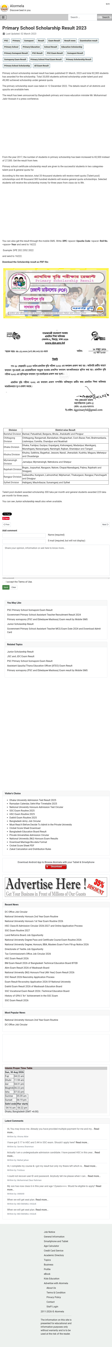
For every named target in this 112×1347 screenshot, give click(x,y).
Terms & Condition (56, 1292)
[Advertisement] (56, 129)
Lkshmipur (27, 441)
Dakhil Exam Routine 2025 (23, 817)
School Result (50, 47)
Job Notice (49, 1232)
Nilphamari (64, 475)
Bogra (25, 467)
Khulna (26, 452)
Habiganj (27, 482)
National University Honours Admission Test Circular (36, 807)
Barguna (47, 434)
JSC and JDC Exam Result (20, 656)
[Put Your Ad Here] (56, 886)
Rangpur (89, 475)
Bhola (55, 434)
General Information (54, 1236)
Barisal (25, 434)
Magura (92, 452)
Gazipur (43, 445)
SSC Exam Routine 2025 (22, 810)
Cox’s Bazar (79, 438)
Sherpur (67, 462)
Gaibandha (28, 475)
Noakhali (62, 441)
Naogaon (45, 467)
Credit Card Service (53, 1250)
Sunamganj (52, 482)
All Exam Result (41, 66)
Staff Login (52, 1306)
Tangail (89, 448)
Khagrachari (66, 438)
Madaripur (78, 445)
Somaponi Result (75, 53)
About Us (51, 1288)
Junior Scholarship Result (20, 624)
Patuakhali (36, 434)
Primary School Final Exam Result (46, 59)
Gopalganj (53, 445)
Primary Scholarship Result (78, 59)
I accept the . (19, 581)
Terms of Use (25, 581)
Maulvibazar (39, 482)
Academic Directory (54, 1255)
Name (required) (56, 534)
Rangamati (40, 438)
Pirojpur (79, 434)
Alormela (17, 6)
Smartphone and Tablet (56, 1241)
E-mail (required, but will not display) (66, 540)
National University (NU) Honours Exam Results (33, 838)
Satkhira (35, 452)
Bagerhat (45, 452)
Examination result (88, 40)
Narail (63, 452)
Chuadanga (33, 456)
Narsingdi (55, 448)
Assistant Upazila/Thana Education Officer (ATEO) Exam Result (39, 665)
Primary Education (31, 47)
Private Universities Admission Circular (29, 835)
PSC (6, 40)
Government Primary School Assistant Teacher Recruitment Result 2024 (44, 614)
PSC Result (37, 53)
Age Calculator (51, 1246)
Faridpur (34, 445)
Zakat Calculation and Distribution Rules (30, 849)
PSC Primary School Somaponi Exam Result (29, 610)
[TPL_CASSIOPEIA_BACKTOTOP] (107, 1342)
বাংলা (108, 4)
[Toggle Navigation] (3, 17)
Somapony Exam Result (15, 59)
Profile (47, 1269)
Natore (54, 467)
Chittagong (28, 438)
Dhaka (25, 445)
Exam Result (54, 40)
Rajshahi (92, 467)
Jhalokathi (64, 434)
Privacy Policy (54, 1297)
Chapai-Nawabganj (69, 467)
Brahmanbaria (98, 438)
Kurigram (39, 475)
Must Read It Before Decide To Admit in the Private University (40, 824)
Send (6, 587)
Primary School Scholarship (17, 66)
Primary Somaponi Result (16, 53)
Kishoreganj (66, 445)
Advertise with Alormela (56, 1283)
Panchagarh (100, 475)
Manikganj (90, 445)
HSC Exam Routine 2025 (22, 814)
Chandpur (48, 441)
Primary (16, 40)
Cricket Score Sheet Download (24, 828)
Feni (88, 438)
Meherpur (101, 452)
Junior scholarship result (28, 501)
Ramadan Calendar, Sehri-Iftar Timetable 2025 (33, 803)
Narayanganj (42, 448)
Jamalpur (27, 462)
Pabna (83, 467)
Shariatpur (74, 448)
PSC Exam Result (55, 53)
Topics (47, 1260)
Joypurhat (34, 467)
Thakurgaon (77, 475)
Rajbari (64, 448)
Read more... (82, 1142)
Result (41, 40)
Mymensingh (40, 462)
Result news (70, 40)
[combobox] (82, 17)
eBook (47, 1274)
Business (48, 1264)
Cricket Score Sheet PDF (21, 845)
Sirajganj (27, 471)
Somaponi (29, 40)
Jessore (55, 452)
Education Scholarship (71, 47)
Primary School (11, 47)
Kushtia (83, 452)
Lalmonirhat (51, 475)
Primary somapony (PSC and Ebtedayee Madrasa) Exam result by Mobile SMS (47, 619)
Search (106, 17)
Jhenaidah (72, 452)
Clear (13, 587)
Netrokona (53, 462)
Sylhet (66, 482)
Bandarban (52, 438)
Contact (51, 1302)
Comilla (38, 441)
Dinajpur (31, 478)
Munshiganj (28, 448)
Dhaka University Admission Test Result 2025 (32, 800)
